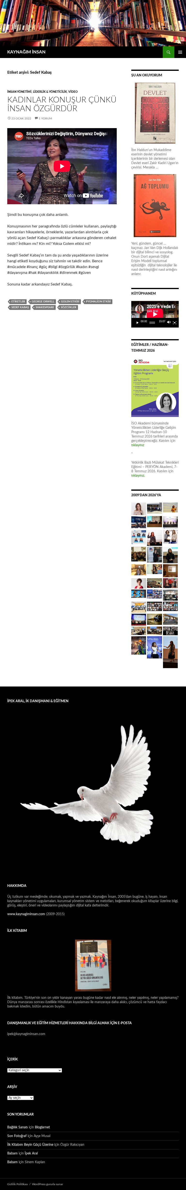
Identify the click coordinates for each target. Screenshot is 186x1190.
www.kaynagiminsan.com (26, 914)
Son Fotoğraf (17, 1136)
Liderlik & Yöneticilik (50, 91)
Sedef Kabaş (20, 307)
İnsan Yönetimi (19, 91)
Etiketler (18, 301)
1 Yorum (45, 118)
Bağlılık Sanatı (17, 1127)
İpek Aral (31, 1153)
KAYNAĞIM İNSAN (26, 52)
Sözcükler (68, 307)
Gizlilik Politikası (17, 1184)
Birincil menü (180, 52)
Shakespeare (45, 307)
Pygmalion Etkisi (98, 301)
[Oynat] (137, 322)
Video (73, 91)
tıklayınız (137, 445)
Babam (12, 1153)
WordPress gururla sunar (47, 1184)
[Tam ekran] (174, 322)
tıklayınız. (138, 475)
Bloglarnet (42, 1127)
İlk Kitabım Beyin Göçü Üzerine (30, 1144)
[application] (155, 314)
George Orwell (43, 301)
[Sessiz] (169, 322)
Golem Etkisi (70, 301)
